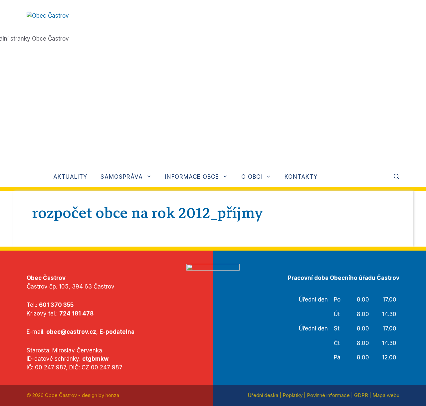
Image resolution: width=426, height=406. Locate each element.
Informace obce (192, 176)
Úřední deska (263, 395)
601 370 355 (56, 305)
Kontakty (301, 176)
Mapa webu (385, 395)
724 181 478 (76, 313)
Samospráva (122, 176)
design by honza (100, 395)
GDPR (361, 395)
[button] (396, 177)
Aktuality (70, 176)
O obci (251, 176)
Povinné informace (328, 395)
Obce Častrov (61, 395)
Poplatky (293, 395)
